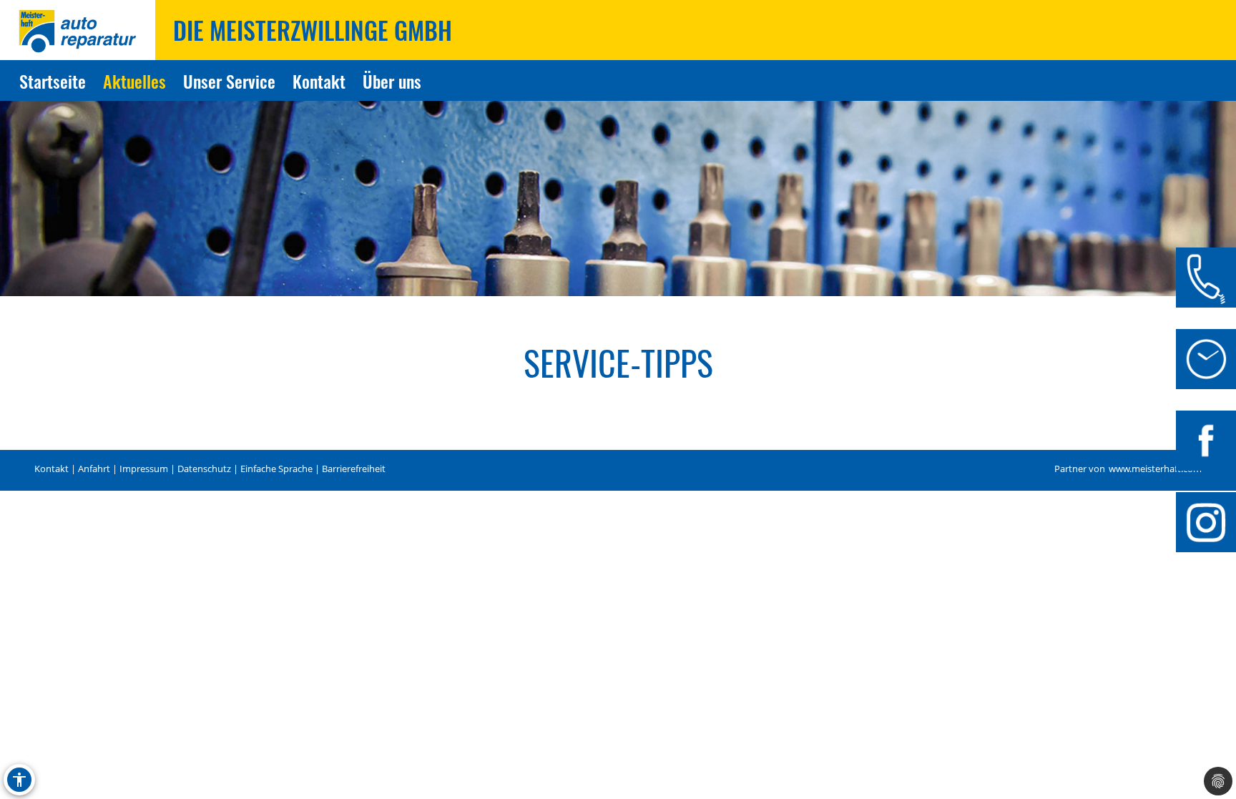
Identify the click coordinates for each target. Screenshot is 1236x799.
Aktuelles (134, 81)
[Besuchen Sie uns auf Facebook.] (1206, 441)
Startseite (52, 81)
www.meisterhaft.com (1155, 469)
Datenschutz (204, 469)
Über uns (392, 81)
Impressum (143, 469)
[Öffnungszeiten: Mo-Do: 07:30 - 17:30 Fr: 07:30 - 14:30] (1206, 359)
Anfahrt (94, 469)
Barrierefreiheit (354, 469)
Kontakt (319, 81)
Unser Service (229, 81)
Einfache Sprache (276, 469)
